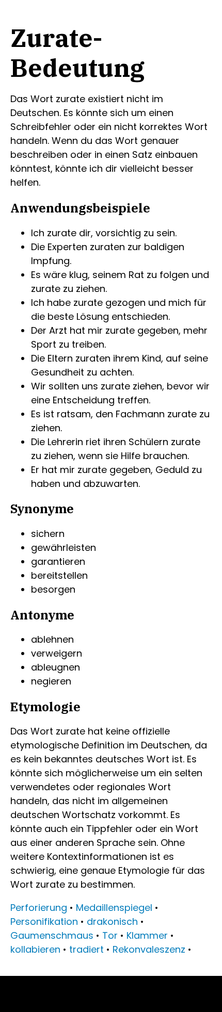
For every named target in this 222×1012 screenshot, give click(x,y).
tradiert (86, 949)
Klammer (147, 935)
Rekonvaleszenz (149, 949)
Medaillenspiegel (114, 907)
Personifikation (44, 921)
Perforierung (38, 907)
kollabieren (35, 949)
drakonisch (112, 921)
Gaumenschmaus (51, 935)
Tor (110, 935)
